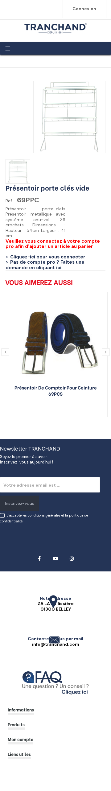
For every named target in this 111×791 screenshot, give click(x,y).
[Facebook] (39, 559)
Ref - (11, 201)
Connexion (84, 8)
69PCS (55, 393)
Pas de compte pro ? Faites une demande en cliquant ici (45, 265)
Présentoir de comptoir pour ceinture (55, 387)
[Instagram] (72, 559)
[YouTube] (56, 559)
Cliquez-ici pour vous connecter (47, 257)
